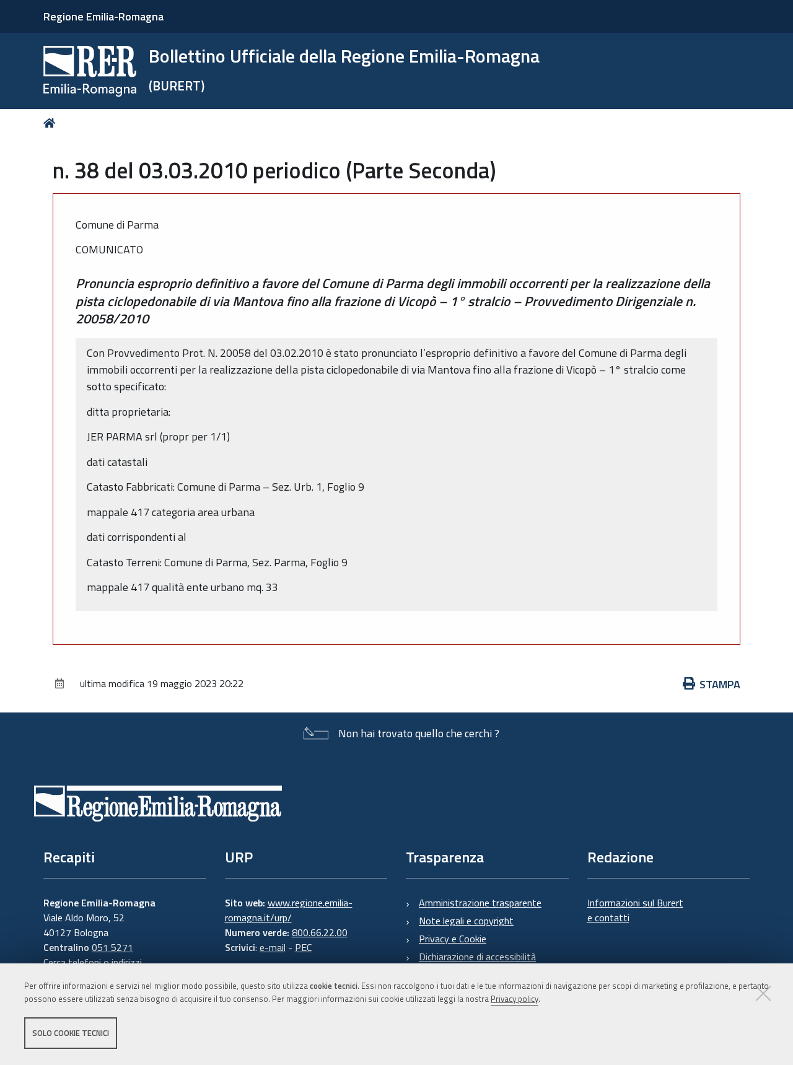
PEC (303, 947)
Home (51, 123)
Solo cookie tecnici (70, 1033)
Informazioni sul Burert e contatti (635, 910)
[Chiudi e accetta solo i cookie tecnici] (763, 993)
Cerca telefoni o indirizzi (92, 962)
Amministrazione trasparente (480, 902)
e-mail (273, 947)
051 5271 (112, 947)
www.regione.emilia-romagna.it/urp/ (289, 910)
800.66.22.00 (320, 932)
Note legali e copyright (466, 920)
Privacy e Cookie (452, 938)
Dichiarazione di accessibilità (477, 956)
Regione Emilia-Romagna (103, 16)
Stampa (719, 684)
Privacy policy (514, 999)
